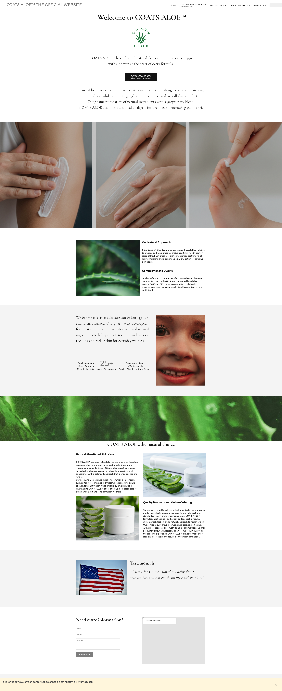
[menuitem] (173, 5)
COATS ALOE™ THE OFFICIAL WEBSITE (44, 5)
